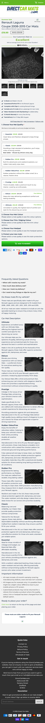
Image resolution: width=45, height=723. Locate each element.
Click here (5, 604)
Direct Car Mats (23, 711)
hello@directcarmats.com (33, 675)
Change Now (25, 29)
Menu (6, 3)
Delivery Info (39, 121)
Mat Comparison (29, 121)
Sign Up (39, 701)
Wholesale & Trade (22, 655)
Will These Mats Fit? (16, 121)
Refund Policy (22, 649)
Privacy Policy (22, 647)
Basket (40, 3)
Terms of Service (22, 652)
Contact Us (22, 644)
